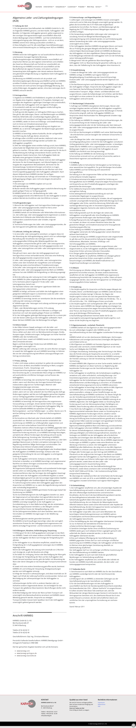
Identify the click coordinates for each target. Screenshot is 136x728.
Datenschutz (101, 704)
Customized (71, 7)
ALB (99, 706)
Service (97, 7)
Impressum (101, 702)
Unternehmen (48, 7)
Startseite (39, 7)
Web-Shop (90, 7)
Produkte (81, 7)
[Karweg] (22, 6)
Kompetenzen (60, 7)
